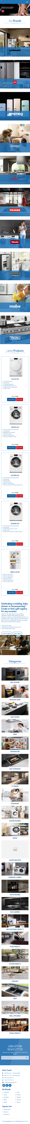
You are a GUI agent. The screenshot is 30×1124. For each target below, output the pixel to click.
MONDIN (6, 1097)
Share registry (17, 633)
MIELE (5, 1099)
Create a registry (6, 633)
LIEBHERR (6, 1092)
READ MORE (11, 399)
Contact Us (6, 1114)
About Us (6, 1112)
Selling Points (7, 1109)
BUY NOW (19, 399)
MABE (5, 1102)
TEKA (18, 1092)
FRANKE (19, 1097)
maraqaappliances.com (9, 1121)
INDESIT (19, 1095)
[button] (1, 9)
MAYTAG (19, 1099)
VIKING (18, 1102)
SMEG (5, 1095)
